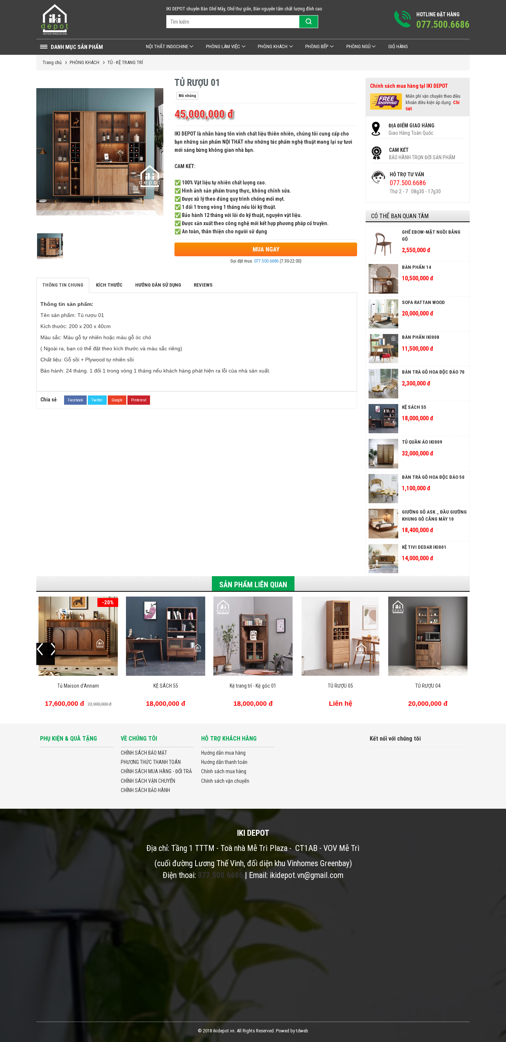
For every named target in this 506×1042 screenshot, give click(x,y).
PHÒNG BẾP (316, 46)
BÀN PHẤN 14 (416, 267)
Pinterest (138, 400)
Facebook (75, 400)
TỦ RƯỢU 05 (253, 686)
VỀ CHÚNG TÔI (139, 738)
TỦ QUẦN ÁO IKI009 (422, 442)
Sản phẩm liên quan (253, 584)
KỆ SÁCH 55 (414, 407)
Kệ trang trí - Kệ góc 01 (165, 686)
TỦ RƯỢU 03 (427, 686)
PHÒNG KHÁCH (272, 46)
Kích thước (109, 285)
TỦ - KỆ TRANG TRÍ (125, 62)
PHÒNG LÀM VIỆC (223, 46)
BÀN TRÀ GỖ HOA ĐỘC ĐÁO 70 (433, 372)
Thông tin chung (62, 285)
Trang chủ (52, 62)
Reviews (203, 285)
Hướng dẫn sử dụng (158, 285)
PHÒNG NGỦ (358, 46)
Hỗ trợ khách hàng (229, 738)
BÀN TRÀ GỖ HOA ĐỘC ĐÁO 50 (433, 477)
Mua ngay (266, 249)
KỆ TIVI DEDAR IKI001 (424, 547)
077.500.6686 (266, 261)
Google (117, 400)
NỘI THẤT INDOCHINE (167, 46)
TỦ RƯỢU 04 (340, 686)
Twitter (97, 400)
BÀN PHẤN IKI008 (420, 337)
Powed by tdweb (292, 1030)
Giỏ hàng (398, 46)
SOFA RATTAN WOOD (423, 302)
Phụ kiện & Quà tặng (68, 738)
